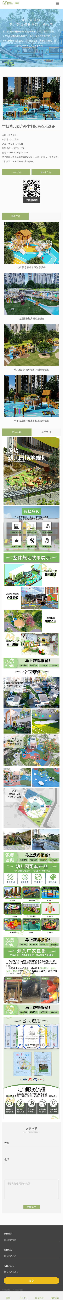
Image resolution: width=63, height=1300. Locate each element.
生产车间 (46, 432)
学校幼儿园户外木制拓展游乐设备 (31, 420)
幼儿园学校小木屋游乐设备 (31, 267)
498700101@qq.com (18, 152)
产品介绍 (17, 432)
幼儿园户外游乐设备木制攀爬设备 (31, 369)
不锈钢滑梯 (18, 1289)
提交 (31, 1280)
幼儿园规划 (17, 143)
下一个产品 (45, 172)
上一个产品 (16, 172)
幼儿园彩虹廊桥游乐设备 (31, 318)
